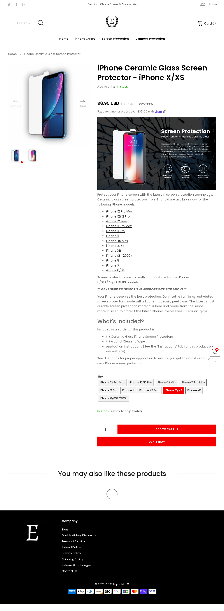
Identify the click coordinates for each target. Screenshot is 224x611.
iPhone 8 (112, 260)
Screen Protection (115, 39)
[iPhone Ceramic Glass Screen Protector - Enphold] (32, 155)
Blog (65, 529)
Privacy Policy (71, 553)
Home (63, 39)
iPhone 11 (112, 236)
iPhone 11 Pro (115, 231)
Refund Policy (71, 547)
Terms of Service (74, 541)
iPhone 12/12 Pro (118, 216)
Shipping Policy (72, 559)
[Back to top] (215, 362)
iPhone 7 (112, 265)
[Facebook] (16, 4)
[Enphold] (112, 22)
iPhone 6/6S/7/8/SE (113, 398)
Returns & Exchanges (76, 565)
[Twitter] (9, 4)
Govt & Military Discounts (79, 535)
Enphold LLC (121, 584)
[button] (99, 430)
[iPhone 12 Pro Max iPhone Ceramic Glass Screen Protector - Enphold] (49, 104)
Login (213, 4)
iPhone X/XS (115, 246)
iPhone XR (113, 250)
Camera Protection (150, 39)
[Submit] (40, 23)
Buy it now (157, 442)
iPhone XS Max (117, 241)
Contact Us (69, 571)
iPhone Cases (85, 39)
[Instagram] (24, 4)
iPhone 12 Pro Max (119, 211)
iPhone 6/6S (115, 270)
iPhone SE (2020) (119, 255)
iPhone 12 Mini (116, 221)
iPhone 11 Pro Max (119, 226)
